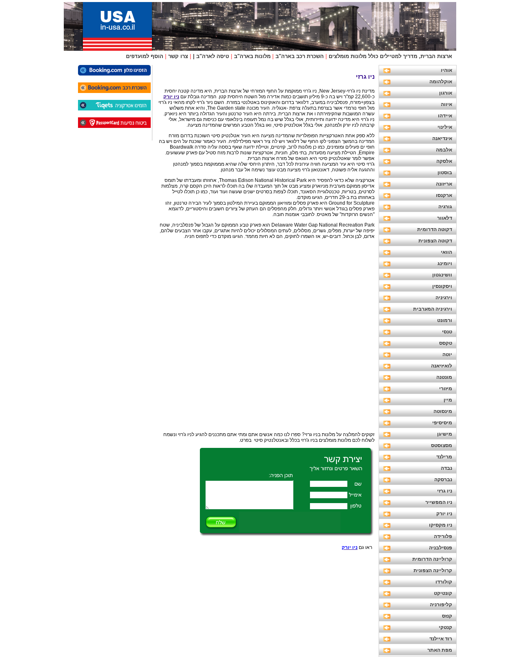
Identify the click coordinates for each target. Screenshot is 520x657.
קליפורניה (441, 604)
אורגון (445, 93)
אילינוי (445, 127)
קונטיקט (443, 593)
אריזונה (444, 184)
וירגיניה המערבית (432, 309)
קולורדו (444, 582)
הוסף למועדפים (144, 56)
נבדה (446, 468)
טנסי (447, 332)
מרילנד (444, 457)
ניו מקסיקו (440, 525)
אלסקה (444, 161)
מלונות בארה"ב (252, 56)
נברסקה (443, 479)
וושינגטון (442, 275)
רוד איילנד (440, 639)
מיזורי (445, 388)
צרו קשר (178, 56)
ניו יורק (444, 514)
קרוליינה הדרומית (432, 559)
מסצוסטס (441, 445)
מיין (448, 400)
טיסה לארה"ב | (211, 56)
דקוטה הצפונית (435, 241)
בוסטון (445, 172)
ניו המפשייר (438, 502)
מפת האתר (439, 650)
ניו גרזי (444, 491)
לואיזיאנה (441, 366)
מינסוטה (442, 411)
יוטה (447, 354)
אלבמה (444, 150)
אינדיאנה (442, 138)
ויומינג (445, 263)
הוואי (446, 252)
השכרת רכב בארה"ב (299, 56)
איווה (446, 104)
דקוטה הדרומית (434, 229)
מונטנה (444, 377)
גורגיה (445, 207)
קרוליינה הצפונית (433, 570)
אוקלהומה (440, 81)
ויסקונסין (442, 286)
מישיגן (444, 434)
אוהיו (446, 70)
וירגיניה (444, 297)
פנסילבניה (440, 548)
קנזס (447, 616)
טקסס (445, 343)
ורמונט (444, 320)
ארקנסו (444, 195)
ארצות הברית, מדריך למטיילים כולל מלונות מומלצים (390, 56)
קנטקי (445, 627)
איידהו (445, 116)
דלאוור (444, 218)
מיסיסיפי (442, 423)
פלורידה (443, 536)
